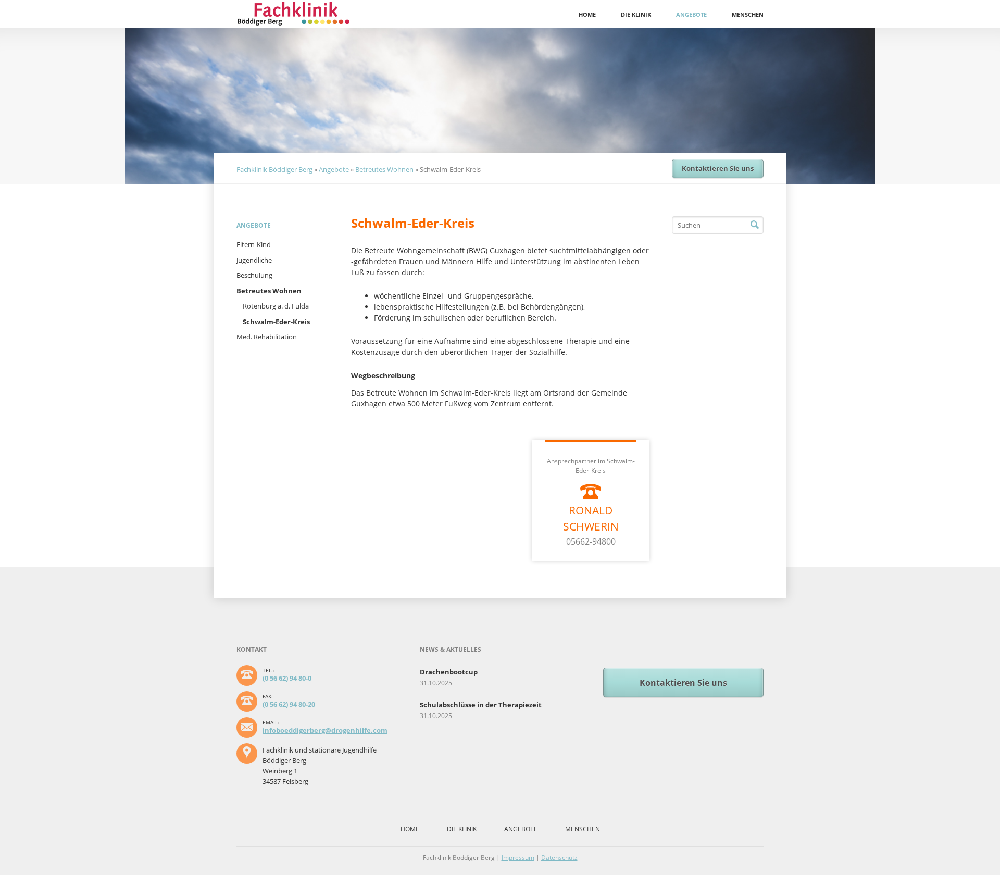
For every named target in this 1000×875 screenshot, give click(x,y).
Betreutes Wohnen (384, 169)
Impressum (518, 857)
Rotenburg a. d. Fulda (276, 306)
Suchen (755, 225)
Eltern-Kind (253, 244)
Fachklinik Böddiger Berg (274, 169)
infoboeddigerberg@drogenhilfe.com (325, 730)
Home (587, 14)
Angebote (691, 14)
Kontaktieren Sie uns (718, 168)
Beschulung (254, 275)
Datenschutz (559, 857)
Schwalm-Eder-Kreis (276, 321)
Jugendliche (254, 260)
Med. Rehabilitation (266, 336)
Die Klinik (636, 14)
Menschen (748, 14)
